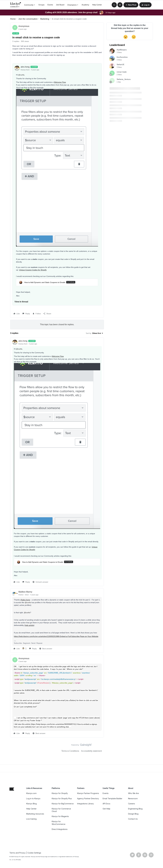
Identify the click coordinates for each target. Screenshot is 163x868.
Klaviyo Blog (31, 804)
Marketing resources (35, 814)
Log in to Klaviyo (33, 798)
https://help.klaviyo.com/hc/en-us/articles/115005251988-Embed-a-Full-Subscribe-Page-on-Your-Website (56, 636)
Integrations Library (85, 804)
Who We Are (133, 793)
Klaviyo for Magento (60, 816)
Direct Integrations (59, 829)
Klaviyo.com (31, 793)
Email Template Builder (112, 798)
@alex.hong (25, 600)
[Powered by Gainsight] (81, 745)
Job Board (60, 5)
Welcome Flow (60, 82)
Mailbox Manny (25, 592)
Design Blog (133, 814)
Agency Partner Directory (88, 798)
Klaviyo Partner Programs (88, 793)
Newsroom (133, 798)
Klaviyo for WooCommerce (58, 822)
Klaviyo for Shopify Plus (62, 798)
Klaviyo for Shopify (60, 793)
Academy (85, 5)
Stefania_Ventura (124, 79)
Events (50, 5)
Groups (41, 5)
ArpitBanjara (122, 50)
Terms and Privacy (17, 853)
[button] (131, 4)
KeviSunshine (122, 57)
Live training (31, 819)
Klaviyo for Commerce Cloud (61, 810)
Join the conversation (28, 19)
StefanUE (120, 64)
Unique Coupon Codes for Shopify (33, 270)
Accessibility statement (91, 751)
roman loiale (122, 72)
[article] (57, 461)
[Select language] (120, 4)
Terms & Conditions (70, 751)
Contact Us (133, 819)
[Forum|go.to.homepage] (15, 4)
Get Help (106, 809)
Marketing (44, 19)
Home (13, 19)
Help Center (97, 5)
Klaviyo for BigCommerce (63, 804)
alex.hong (25, 67)
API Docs (106, 804)
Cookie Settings (34, 853)
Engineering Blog (135, 809)
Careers (131, 804)
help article (29, 625)
